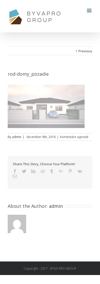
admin (16, 137)
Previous (85, 51)
